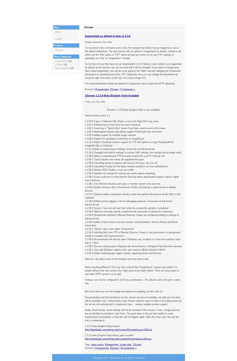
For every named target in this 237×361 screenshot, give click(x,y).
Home (58, 32)
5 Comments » (127, 89)
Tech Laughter (62, 68)
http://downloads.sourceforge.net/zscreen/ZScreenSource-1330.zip (118, 329)
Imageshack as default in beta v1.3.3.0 (107, 36)
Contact (59, 39)
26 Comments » (128, 348)
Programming (61, 61)
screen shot (126, 344)
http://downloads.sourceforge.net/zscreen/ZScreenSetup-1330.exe (118, 339)
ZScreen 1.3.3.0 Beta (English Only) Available (112, 95)
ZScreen (59, 50)
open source (97, 344)
